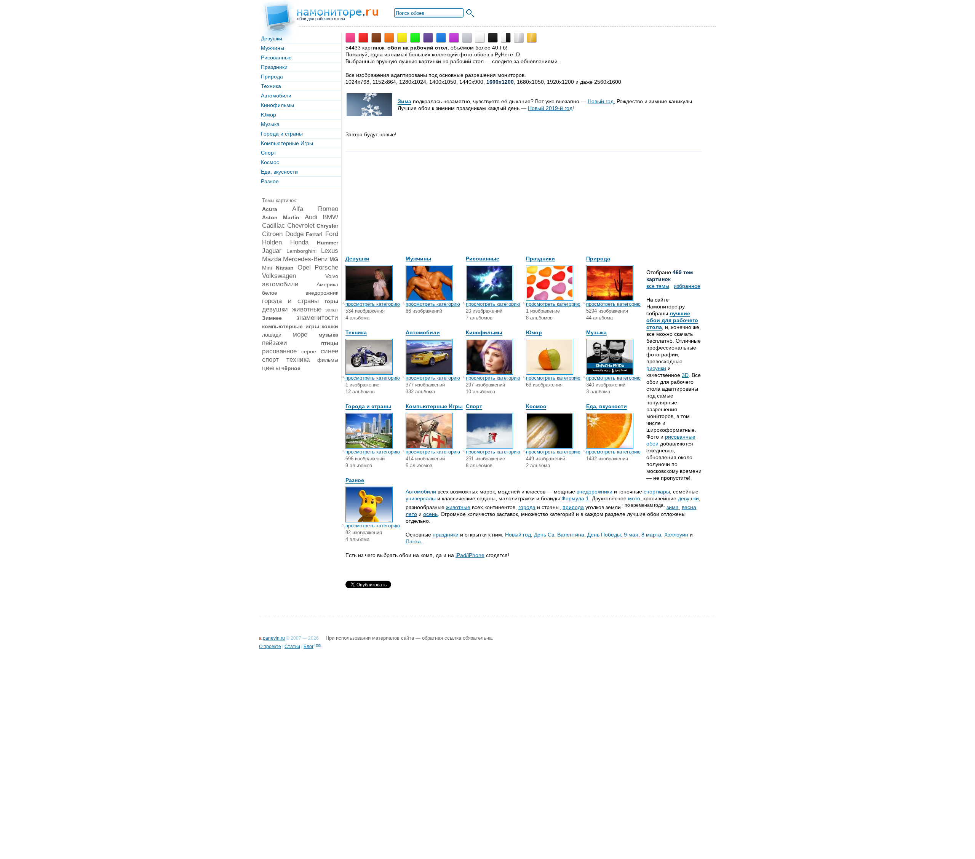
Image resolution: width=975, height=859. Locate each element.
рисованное (279, 351)
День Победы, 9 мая (612, 535)
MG (333, 259)
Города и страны (282, 134)
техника (298, 359)
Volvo (331, 276)
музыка (328, 335)
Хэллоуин (676, 535)
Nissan (285, 268)
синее (329, 351)
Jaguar (271, 250)
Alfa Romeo (315, 208)
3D (685, 375)
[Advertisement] (402, 207)
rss (318, 645)
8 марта (651, 535)
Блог (308, 646)
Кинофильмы (277, 105)
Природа (272, 76)
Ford (331, 234)
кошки (329, 326)
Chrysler (327, 226)
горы (331, 301)
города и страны (290, 301)
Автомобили (276, 96)
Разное (270, 181)
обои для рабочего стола (321, 18)
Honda (299, 242)
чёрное (290, 368)
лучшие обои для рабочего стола (672, 320)
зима (673, 507)
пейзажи (274, 342)
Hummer (327, 242)
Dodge (294, 234)
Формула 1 (575, 498)
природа (573, 507)
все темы (657, 286)
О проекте (270, 646)
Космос (270, 162)
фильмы (327, 360)
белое (269, 293)
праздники (446, 535)
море (299, 334)
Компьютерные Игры (287, 143)
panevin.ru (274, 638)
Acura (269, 209)
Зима (404, 101)
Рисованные (276, 57)
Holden (272, 242)
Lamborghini (301, 251)
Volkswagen (279, 275)
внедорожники (594, 492)
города (526, 507)
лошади (271, 335)
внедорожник (321, 293)
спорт (270, 359)
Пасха (413, 541)
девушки (275, 309)
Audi (311, 217)
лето (411, 514)
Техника (271, 86)
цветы (271, 368)
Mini (267, 268)
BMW (330, 217)
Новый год (601, 101)
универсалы (421, 498)
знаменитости (317, 317)
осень (430, 514)
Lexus (329, 250)
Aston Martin (280, 217)
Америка (327, 284)
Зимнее (272, 318)
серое (308, 351)
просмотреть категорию (372, 304)
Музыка (270, 124)
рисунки (656, 368)
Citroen (272, 234)
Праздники (274, 67)
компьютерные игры (290, 326)
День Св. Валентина (559, 535)
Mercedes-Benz (305, 259)
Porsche (326, 267)
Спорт (268, 153)
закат (331, 310)
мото (634, 498)
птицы (329, 343)
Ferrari (314, 234)
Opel (304, 267)
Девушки (271, 38)
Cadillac (273, 225)
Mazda (271, 259)
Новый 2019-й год (550, 108)
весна (689, 507)
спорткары (657, 492)
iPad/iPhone (470, 555)
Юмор (268, 115)
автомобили (280, 284)
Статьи (292, 646)
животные (306, 309)
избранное (687, 286)
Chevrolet (301, 225)
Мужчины (272, 48)
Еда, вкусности (279, 172)
